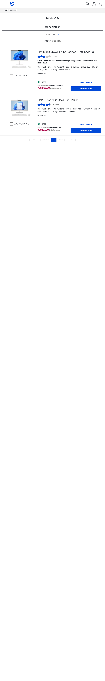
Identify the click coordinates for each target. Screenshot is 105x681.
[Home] (12, 4)
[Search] (88, 3)
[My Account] (94, 3)
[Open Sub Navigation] (3, 3)
